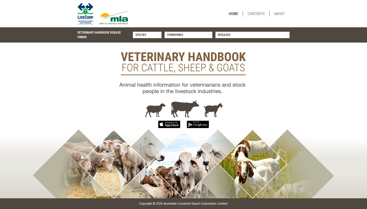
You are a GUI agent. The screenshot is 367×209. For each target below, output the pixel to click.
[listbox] (147, 35)
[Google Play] (198, 124)
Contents (256, 13)
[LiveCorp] (87, 13)
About (279, 13)
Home (233, 13)
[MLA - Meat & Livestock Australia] (113, 17)
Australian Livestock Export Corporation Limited (195, 203)
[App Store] (169, 124)
